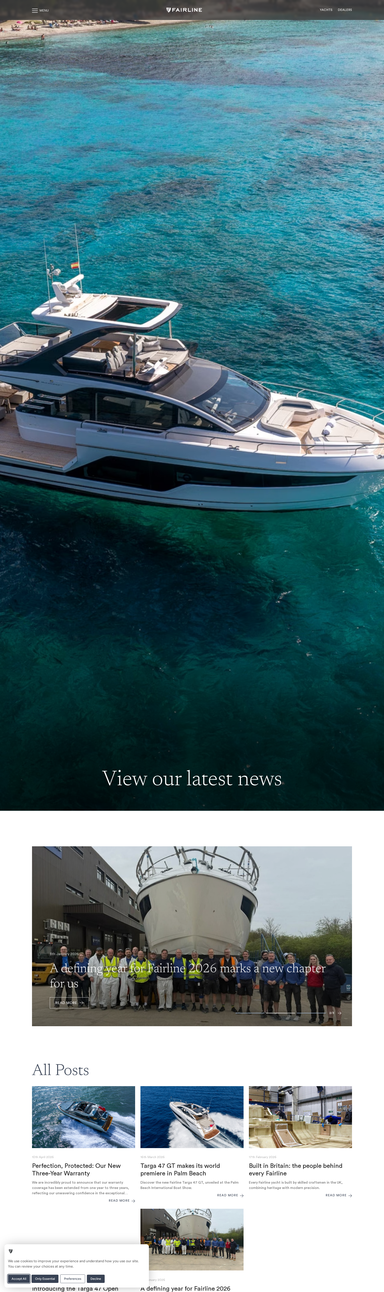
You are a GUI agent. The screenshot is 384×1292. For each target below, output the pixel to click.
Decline (95, 1279)
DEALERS (345, 10)
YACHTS (326, 10)
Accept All (19, 1279)
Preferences (72, 1279)
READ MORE (66, 1003)
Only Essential (45, 1279)
